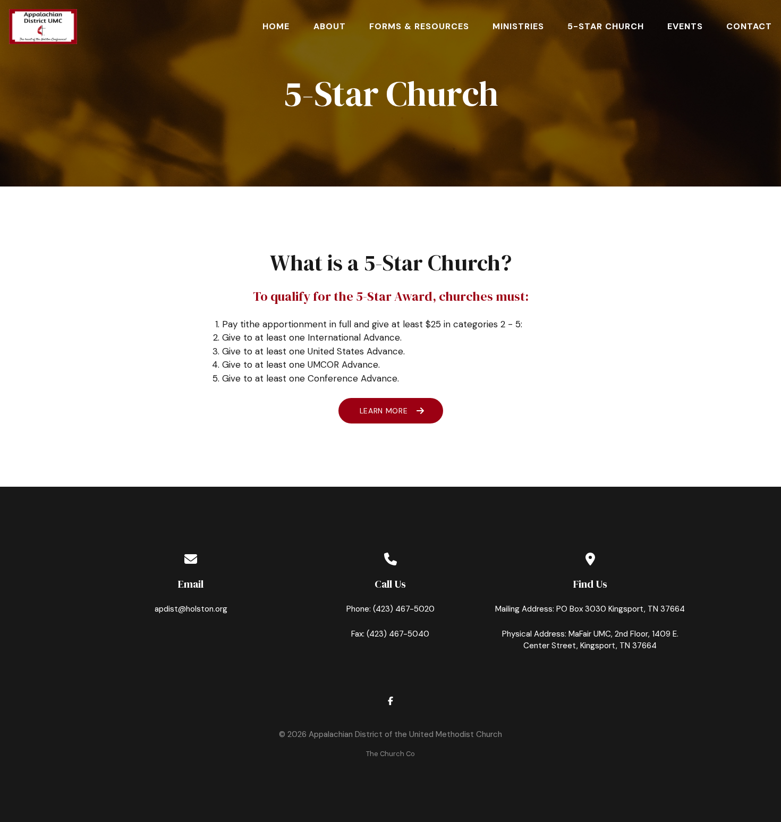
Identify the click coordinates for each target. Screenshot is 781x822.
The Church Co (390, 753)
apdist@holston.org (191, 609)
